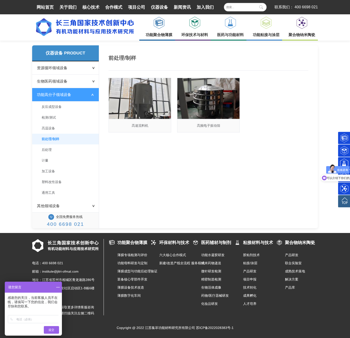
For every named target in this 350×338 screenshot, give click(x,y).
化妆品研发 (209, 304)
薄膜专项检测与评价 (132, 255)
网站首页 (45, 7)
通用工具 (48, 193)
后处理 (47, 150)
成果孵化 (249, 295)
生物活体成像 (211, 287)
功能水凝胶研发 (213, 255)
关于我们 (68, 7)
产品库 (290, 287)
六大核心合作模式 (172, 255)
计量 (45, 160)
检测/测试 (49, 117)
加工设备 (48, 171)
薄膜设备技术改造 (130, 287)
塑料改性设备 (52, 182)
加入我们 (205, 7)
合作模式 (113, 7)
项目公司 (136, 7)
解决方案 (291, 279)
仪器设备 (159, 7)
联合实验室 (293, 263)
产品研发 (249, 271)
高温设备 (48, 128)
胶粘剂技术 (251, 255)
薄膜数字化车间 (129, 295)
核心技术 (91, 7)
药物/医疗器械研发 (215, 295)
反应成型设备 (52, 107)
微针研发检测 (211, 271)
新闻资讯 (182, 7)
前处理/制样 (50, 139)
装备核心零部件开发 (132, 279)
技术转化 (249, 287)
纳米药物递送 (211, 263)
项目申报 (249, 279)
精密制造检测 (211, 279)
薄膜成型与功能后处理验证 (133, 271)
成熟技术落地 (295, 271)
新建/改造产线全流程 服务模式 (175, 263)
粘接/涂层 (250, 263)
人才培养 (249, 304)
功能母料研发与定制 (132, 263)
